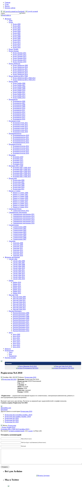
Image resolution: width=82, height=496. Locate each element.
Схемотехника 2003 (19, 232)
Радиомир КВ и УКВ (16, 166)
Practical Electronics (15, 311)
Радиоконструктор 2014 (21, 149)
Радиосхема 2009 (18, 185)
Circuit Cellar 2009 (19, 266)
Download (4, 409)
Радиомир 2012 (18, 160)
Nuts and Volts (13, 295)
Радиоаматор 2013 (19, 114)
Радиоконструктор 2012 (21, 146)
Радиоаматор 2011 (19, 110)
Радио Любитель (14, 63)
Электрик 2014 (18, 252)
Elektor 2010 (17, 282)
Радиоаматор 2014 (19, 115)
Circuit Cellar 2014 (19, 275)
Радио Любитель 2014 (20, 74)
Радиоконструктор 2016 (21, 153)
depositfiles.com (6, 408)
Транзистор (13, 356)
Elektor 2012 (17, 286)
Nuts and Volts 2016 (19, 309)
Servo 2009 (16, 334)
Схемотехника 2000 (19, 227)
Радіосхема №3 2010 (12, 418)
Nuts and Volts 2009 (19, 297)
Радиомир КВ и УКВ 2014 (22, 175)
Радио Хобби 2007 (19, 85)
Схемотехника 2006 (19, 237)
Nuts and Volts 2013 (19, 304)
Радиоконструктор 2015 (21, 151)
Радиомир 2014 (18, 164)
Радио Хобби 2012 (19, 94)
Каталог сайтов (10, 8)
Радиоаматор (13, 99)
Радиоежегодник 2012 (20, 124)
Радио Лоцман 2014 (19, 58)
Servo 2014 (16, 343)
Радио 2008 (16, 36)
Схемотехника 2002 (19, 230)
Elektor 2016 (17, 293)
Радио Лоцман (14, 51)
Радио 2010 (16, 40)
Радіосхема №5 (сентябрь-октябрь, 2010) (18, 415)
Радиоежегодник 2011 (20, 123)
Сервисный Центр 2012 (21, 210)
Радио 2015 (16, 45)
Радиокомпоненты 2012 (21, 139)
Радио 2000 (16, 24)
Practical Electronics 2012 (21, 323)
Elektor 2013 (17, 288)
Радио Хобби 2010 (19, 90)
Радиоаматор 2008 (19, 105)
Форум (7, 6)
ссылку (30, 431)
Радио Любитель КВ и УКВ (18, 76)
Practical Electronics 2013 (21, 325)
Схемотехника (14, 225)
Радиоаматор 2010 (19, 108)
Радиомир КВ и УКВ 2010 (22, 167)
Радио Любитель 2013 (20, 72)
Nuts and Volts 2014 (19, 305)
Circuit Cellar (13, 259)
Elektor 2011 (17, 284)
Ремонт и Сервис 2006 (20, 192)
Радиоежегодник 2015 (20, 130)
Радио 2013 (16, 42)
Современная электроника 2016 (23, 223)
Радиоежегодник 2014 (20, 128)
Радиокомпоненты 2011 (21, 137)
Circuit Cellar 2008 (19, 264)
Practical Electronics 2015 (21, 329)
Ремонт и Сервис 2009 (20, 198)
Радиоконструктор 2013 (21, 148)
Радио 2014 (16, 44)
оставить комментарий (16, 431)
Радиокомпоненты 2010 (21, 135)
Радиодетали (9, 350)
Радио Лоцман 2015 (19, 60)
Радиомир (12, 155)
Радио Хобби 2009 (19, 88)
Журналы (8, 19)
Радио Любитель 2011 (20, 69)
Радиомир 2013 (18, 162)
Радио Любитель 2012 (20, 71)
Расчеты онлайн (10, 357)
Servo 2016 (16, 347)
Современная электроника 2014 (23, 219)
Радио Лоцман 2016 (19, 62)
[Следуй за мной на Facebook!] (14, 11)
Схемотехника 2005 (19, 236)
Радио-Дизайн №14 (8, 427)
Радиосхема (13, 178)
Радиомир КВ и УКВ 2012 (22, 171)
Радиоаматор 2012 (19, 112)
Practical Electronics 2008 (21, 316)
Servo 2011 (16, 338)
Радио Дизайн (13, 49)
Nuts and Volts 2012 (19, 302)
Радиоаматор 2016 (19, 119)
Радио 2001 (16, 26)
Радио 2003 (16, 29)
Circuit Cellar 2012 (19, 271)
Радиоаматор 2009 (19, 106)
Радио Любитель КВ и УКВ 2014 (24, 78)
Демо (10, 20)
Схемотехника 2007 (19, 239)
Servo (10, 332)
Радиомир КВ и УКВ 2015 (22, 176)
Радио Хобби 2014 (19, 97)
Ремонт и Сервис (14, 191)
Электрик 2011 (18, 248)
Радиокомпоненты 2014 (21, 142)
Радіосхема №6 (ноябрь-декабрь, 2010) (18, 416)
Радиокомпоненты (15, 133)
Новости (8, 349)
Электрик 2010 (18, 246)
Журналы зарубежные (12, 257)
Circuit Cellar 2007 (19, 262)
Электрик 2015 (18, 253)
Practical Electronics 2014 (21, 327)
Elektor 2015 (17, 291)
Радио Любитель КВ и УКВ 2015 (24, 80)
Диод (10, 352)
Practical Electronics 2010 (21, 320)
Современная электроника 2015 (23, 221)
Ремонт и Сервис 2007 (20, 194)
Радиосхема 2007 (18, 182)
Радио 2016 (16, 47)
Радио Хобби (13, 81)
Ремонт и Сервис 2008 (20, 196)
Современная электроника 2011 (23, 214)
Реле (10, 354)
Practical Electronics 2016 (21, 331)
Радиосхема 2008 (18, 184)
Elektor (11, 280)
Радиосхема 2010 (18, 187)
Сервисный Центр (15, 209)
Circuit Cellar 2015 (19, 277)
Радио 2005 (16, 33)
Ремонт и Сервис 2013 (20, 205)
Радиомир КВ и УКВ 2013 (22, 173)
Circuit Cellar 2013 (19, 273)
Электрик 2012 (18, 250)
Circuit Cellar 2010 (19, 268)
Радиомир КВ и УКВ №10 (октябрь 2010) (15, 429)
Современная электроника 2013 (23, 218)
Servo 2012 (16, 340)
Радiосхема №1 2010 (12, 422)
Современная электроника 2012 (23, 216)
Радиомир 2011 (18, 158)
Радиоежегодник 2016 (20, 132)
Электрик (12, 241)
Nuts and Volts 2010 (19, 298)
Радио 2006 (16, 35)
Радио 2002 (16, 27)
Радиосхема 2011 (18, 189)
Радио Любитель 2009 (20, 65)
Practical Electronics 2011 (21, 322)
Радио (11, 22)
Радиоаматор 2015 (19, 117)
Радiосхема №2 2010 (12, 420)
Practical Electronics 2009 (21, 318)
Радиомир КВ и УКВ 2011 (22, 169)
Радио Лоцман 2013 (19, 56)
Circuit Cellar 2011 (19, 270)
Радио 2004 (16, 31)
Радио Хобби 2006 (19, 83)
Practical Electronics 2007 (21, 314)
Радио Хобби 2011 (19, 92)
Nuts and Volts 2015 (19, 307)
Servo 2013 (16, 341)
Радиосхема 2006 (18, 180)
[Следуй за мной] (31, 11)
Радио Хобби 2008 (19, 87)
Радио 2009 (16, 38)
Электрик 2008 (18, 243)
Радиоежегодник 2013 (20, 126)
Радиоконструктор (15, 144)
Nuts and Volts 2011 (19, 300)
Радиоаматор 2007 (19, 103)
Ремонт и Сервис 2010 (20, 200)
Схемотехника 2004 (19, 234)
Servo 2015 (16, 345)
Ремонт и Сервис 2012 (20, 203)
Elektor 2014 (17, 289)
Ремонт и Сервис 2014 (20, 207)
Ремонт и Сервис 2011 (20, 201)
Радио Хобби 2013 (19, 96)
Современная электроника (18, 212)
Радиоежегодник (14, 121)
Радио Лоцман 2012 (19, 54)
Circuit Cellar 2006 (19, 261)
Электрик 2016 (18, 255)
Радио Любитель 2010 (20, 67)
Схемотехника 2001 (19, 228)
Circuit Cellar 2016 (19, 279)
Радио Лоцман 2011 (19, 53)
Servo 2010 (16, 336)
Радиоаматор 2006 (19, 101)
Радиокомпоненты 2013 (21, 140)
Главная (7, 2)
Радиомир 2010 (18, 157)
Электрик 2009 (18, 245)
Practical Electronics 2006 (21, 313)
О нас (7, 4)
